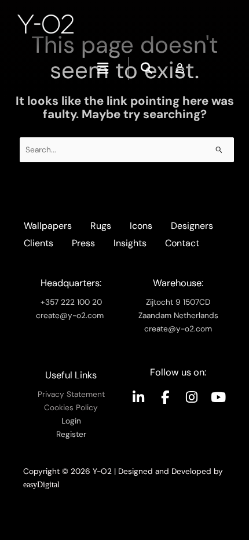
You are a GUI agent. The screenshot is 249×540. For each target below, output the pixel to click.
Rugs (100, 226)
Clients (38, 243)
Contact (182, 243)
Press (83, 243)
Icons (141, 226)
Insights (130, 243)
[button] (103, 68)
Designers (192, 226)
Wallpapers (48, 226)
